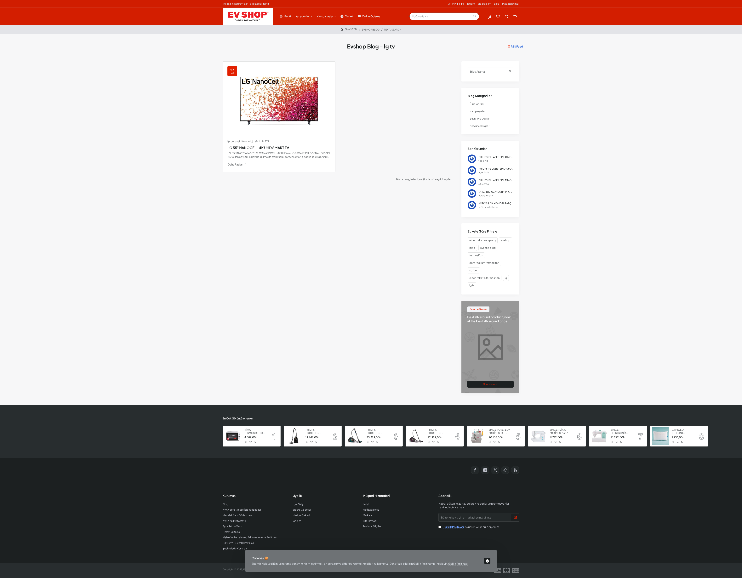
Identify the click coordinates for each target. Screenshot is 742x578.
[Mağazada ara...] (475, 16)
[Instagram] (485, 470)
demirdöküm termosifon (484, 262)
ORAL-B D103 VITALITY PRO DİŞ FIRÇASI (495, 191)
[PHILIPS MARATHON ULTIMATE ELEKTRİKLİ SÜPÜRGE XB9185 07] (355, 436)
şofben (473, 270)
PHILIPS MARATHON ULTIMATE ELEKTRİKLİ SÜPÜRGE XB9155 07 (438, 431)
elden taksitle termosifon (484, 277)
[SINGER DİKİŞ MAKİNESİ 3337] (538, 436)
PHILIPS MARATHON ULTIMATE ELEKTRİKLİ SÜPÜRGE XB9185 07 (377, 431)
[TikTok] (505, 470)
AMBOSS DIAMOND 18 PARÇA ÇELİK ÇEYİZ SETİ (495, 203)
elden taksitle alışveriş (482, 240)
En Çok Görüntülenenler (238, 418)
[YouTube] (515, 470)
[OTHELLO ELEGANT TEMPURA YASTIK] (660, 436)
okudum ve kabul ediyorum (471, 527)
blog (472, 247)
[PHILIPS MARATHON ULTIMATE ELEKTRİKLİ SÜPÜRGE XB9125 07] (294, 436)
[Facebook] (475, 470)
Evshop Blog (371, 29)
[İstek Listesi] (498, 16)
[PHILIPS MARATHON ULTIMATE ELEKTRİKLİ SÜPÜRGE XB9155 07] (416, 436)
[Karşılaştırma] (507, 16)
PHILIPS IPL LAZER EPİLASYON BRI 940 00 (495, 157)
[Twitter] (495, 470)
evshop (505, 240)
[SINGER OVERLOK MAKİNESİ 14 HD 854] (477, 436)
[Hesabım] (490, 16)
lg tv (471, 285)
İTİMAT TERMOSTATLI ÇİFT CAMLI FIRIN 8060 (255, 431)
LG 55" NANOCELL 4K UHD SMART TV (258, 147)
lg (506, 277)
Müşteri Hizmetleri (376, 496)
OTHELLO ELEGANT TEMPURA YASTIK (682, 431)
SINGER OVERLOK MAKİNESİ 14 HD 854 (499, 431)
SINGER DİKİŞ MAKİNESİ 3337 (559, 431)
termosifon (476, 255)
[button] (246, 442)
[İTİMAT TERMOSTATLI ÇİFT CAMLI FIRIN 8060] (233, 436)
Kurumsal (229, 496)
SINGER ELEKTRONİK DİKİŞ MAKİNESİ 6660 (620, 431)
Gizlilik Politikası (458, 563)
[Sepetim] (515, 16)
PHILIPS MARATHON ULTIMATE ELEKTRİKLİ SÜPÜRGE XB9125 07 (316, 431)
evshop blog (488, 247)
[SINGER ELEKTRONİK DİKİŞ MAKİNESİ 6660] (599, 436)
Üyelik (297, 496)
